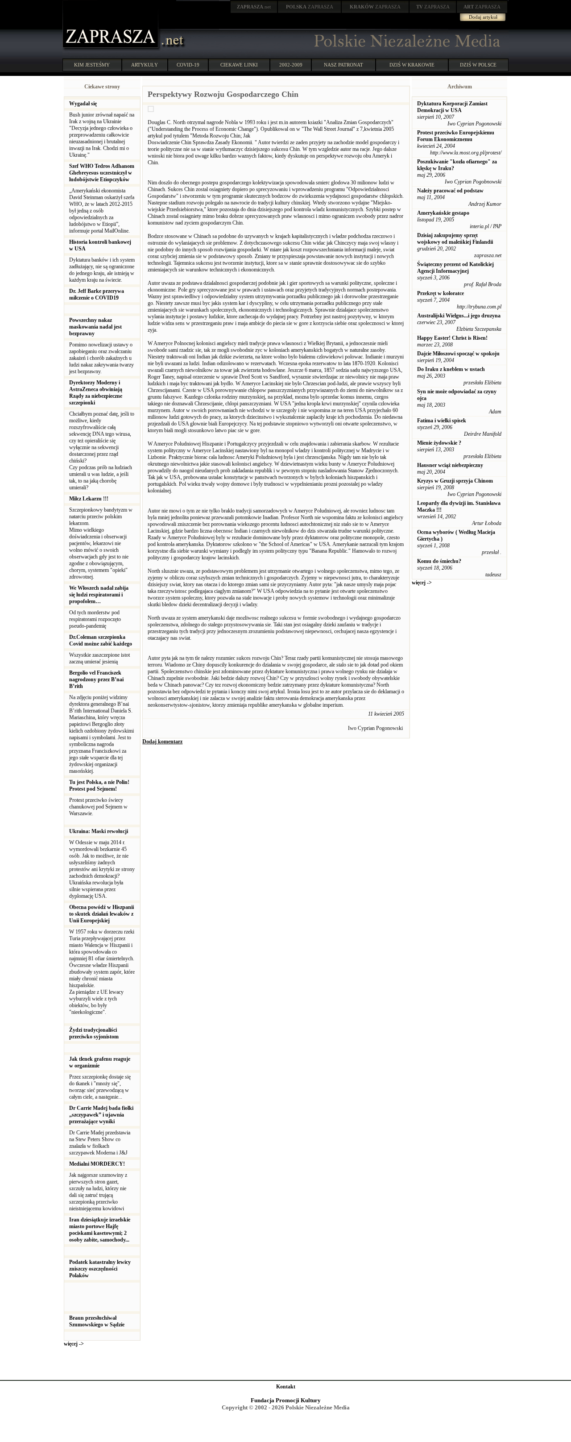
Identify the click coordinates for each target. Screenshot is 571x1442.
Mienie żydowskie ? (439, 443)
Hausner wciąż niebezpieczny (450, 465)
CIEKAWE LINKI (239, 64)
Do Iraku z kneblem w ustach (451, 369)
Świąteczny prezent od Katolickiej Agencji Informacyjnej (455, 267)
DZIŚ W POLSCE (478, 64)
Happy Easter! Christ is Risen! (452, 338)
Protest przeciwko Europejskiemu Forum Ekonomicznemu (455, 135)
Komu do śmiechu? (439, 561)
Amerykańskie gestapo (443, 213)
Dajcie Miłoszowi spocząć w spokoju (458, 353)
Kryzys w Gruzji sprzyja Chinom (455, 481)
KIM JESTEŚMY (92, 64)
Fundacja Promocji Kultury (286, 1400)
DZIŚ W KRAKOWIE (411, 64)
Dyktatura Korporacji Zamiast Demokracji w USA (452, 106)
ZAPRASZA (309, 6)
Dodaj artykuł (483, 17)
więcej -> (74, 1344)
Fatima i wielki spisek (441, 420)
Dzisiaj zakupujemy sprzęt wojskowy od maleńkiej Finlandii (455, 238)
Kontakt (285, 1387)
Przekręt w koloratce (440, 293)
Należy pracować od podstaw (450, 191)
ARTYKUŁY (144, 64)
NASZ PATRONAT (343, 64)
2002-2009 (290, 64)
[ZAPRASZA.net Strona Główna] (111, 49)
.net (254, 6)
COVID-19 (188, 64)
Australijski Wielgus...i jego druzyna (459, 316)
